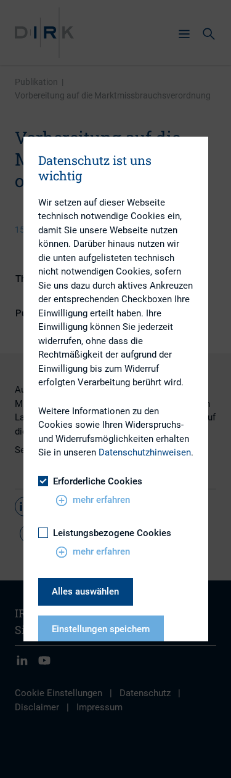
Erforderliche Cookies (97, 481)
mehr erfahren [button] (101, 499)
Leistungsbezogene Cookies (112, 533)
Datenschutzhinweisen (145, 452)
